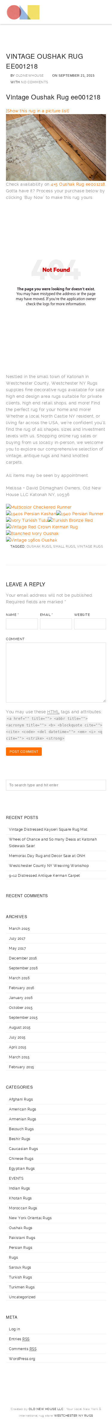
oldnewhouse (30, 76)
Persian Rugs (20, 1248)
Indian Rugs (19, 1188)
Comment (15, 639)
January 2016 (21, 998)
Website (82, 615)
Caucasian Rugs (23, 1149)
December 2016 (23, 958)
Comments (22, 1349)
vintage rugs (90, 546)
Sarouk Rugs (20, 1267)
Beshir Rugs (19, 1139)
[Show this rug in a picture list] (37, 110)
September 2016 (23, 968)
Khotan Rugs (20, 1198)
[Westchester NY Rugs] (23, 12)
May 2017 (17, 948)
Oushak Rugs (39, 546)
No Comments (34, 82)
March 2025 (19, 929)
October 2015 (21, 1008)
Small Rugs (64, 546)
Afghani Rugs (21, 1099)
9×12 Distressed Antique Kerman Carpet (44, 876)
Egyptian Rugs (22, 1168)
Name (12, 615)
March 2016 (19, 978)
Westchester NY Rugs (73, 1415)
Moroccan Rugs (23, 1208)
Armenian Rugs (22, 1119)
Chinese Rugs (21, 1159)
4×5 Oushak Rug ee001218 (78, 184)
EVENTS (16, 1178)
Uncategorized (22, 1297)
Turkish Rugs (20, 1277)
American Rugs (22, 1109)
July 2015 (17, 1037)
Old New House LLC (46, 1409)
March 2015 (19, 1057)
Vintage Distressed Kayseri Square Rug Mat (48, 829)
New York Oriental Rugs (30, 1218)
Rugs (13, 1257)
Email (46, 615)
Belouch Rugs (21, 1129)
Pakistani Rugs (22, 1238)
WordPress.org (22, 1359)
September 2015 (23, 1018)
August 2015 (20, 1027)
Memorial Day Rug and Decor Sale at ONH (47, 856)
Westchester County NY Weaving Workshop (49, 866)
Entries (19, 1339)
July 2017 (17, 938)
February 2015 (21, 1067)
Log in (14, 1329)
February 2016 (21, 988)
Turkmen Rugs (22, 1287)
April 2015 (17, 1047)
